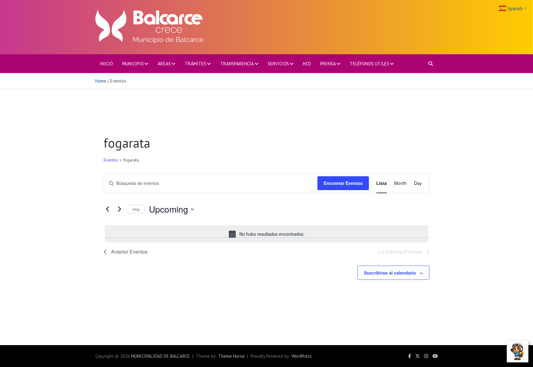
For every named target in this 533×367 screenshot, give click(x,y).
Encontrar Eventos (343, 183)
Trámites (195, 64)
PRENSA (328, 64)
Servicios (278, 64)
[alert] (266, 234)
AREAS (164, 64)
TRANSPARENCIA (237, 64)
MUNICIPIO (133, 64)
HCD (307, 64)
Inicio (106, 64)
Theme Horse (231, 356)
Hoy (136, 209)
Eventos (111, 160)
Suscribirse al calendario (390, 273)
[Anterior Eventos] (107, 209)
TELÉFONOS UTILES (369, 64)
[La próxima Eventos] (119, 209)
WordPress (301, 356)
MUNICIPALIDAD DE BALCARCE (160, 356)
